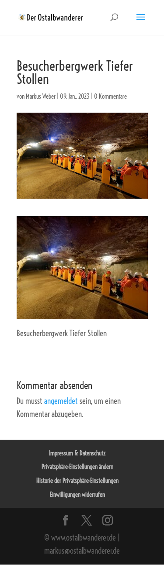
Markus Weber (41, 96)
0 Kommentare (110, 96)
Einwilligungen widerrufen (77, 495)
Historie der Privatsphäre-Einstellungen (77, 481)
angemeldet (61, 401)
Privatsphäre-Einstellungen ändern (77, 467)
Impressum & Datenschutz (77, 453)
